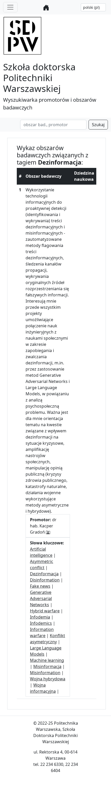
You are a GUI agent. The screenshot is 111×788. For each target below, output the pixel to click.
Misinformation (45, 672)
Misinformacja (47, 666)
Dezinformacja (44, 574)
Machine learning (47, 660)
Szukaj (98, 124)
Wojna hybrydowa (47, 679)
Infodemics (41, 623)
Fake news (40, 586)
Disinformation (45, 580)
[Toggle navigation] (10, 7)
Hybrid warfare (45, 611)
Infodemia (40, 617)
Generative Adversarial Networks (41, 598)
